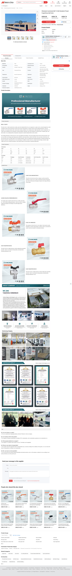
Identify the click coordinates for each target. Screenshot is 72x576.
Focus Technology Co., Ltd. (29, 571)
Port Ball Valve (4, 561)
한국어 (45, 569)
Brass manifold (38, 537)
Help (51, 5)
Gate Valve (17, 553)
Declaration (47, 571)
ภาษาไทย (54, 569)
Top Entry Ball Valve (46, 553)
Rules (70, 5)
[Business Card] (69, 60)
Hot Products (8, 567)
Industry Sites (43, 567)
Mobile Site (60, 567)
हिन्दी (51, 569)
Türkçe (58, 569)
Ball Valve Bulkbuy (20, 561)
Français (21, 569)
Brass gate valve (21, 541)
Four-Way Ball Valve (24, 553)
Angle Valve (4, 553)
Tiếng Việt (61, 569)
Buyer (46, 5)
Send (11, 480)
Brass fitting (55, 539)
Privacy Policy (53, 571)
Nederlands (38, 569)
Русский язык (26, 569)
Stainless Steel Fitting (22, 537)
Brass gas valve (4, 539)
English (10, 569)
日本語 (48, 569)
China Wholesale (31, 567)
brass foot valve (39, 541)
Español (13, 569)
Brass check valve (22, 539)
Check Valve (10, 553)
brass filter (38, 539)
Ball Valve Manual (48, 559)
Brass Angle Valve (56, 541)
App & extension (58, 5)
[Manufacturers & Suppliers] (7, 2)
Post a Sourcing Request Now (33, 480)
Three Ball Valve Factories (6, 559)
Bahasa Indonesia (67, 569)
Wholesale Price (37, 567)
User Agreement (42, 571)
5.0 (57, 57)
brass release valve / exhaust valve (7, 541)
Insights (64, 567)
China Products (14, 567)
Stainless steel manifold (5, 537)
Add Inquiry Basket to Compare (21, 41)
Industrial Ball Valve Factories (26, 559)
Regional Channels (49, 567)
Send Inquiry (48, 21)
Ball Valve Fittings (56, 559)
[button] (47, 58)
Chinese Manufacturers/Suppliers (23, 567)
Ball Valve (55, 537)
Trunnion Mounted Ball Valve (35, 553)
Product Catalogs (17, 535)
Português (17, 569)
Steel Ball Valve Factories (38, 559)
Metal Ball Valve (12, 561)
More (2, 563)
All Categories (5, 5)
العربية (42, 569)
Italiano (30, 569)
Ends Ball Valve (64, 559)
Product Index (55, 567)
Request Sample (60, 24)
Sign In (43, 50)
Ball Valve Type (16, 559)
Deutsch (34, 569)
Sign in (70, 3)
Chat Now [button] (64, 21)
